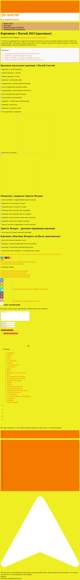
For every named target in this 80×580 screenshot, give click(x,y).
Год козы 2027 (11, 360)
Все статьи (7, 25)
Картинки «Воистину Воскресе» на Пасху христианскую (23, 60)
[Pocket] (10, 258)
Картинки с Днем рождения (16, 372)
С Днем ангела (12, 394)
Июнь (9, 370)
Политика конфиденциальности (14, 29)
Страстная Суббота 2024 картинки (12, 263)
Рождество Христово (14, 392)
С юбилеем (10, 398)
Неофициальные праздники (16, 378)
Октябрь (9, 384)
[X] (6, 258)
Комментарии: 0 (41, 37)
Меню (3, 12)
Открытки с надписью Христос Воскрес (18, 55)
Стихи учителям (12, 402)
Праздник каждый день (14, 388)
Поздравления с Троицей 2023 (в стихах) (26, 301)
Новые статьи (8, 23)
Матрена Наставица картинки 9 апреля (14, 273)
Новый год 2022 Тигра (14, 380)
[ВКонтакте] (1, 258)
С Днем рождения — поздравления (18, 396)
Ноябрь (9, 382)
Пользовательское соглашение (14, 27)
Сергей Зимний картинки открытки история (15, 275)
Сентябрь (10, 400)
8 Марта (9, 354)
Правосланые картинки (27, 37)
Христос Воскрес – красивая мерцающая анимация (22, 58)
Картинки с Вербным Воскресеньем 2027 (14, 271)
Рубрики (8, 12)
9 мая (8, 356)
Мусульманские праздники (16, 376)
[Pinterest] (8, 258)
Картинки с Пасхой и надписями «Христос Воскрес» (18, 262)
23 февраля (10, 353)
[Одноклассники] (4, 258)
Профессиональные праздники (17, 390)
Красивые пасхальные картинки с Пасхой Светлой (21, 53)
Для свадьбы (11, 366)
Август (9, 358)
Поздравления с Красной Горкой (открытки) (15, 276)
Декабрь (9, 362)
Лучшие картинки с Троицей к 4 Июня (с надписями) (30, 289)
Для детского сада (13, 364)
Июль (9, 368)
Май (8, 374)
